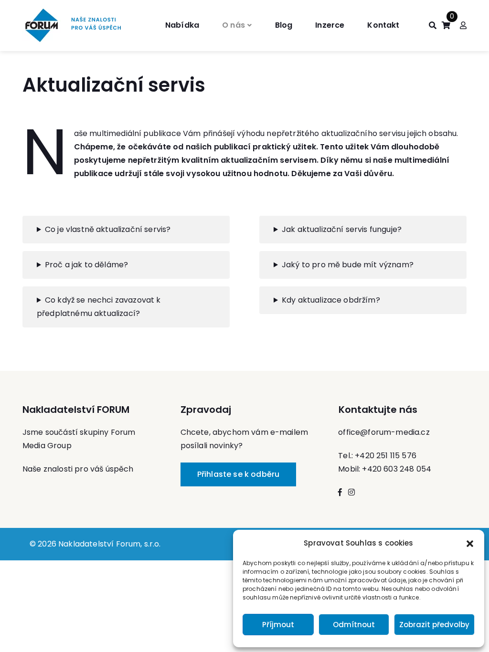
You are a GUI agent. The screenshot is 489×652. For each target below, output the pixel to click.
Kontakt (383, 25)
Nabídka (182, 25)
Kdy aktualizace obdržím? (331, 299)
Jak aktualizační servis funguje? (342, 229)
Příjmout (278, 625)
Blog (284, 25)
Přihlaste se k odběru (238, 474)
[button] (470, 543)
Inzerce (329, 25)
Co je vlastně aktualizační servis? (107, 229)
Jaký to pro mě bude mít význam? (348, 264)
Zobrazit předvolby (434, 625)
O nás (233, 25)
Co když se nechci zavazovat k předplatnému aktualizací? (99, 306)
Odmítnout (354, 625)
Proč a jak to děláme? (86, 264)
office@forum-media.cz (383, 432)
